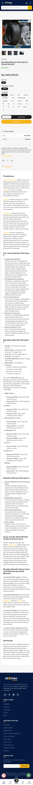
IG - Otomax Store (6, 156)
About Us (6, 750)
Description (8, 166)
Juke (13, 98)
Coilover (15, 686)
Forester (19, 101)
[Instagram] (5, 694)
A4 (8, 106)
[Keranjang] (30, 3)
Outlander (5, 98)
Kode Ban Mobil (8, 730)
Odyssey (25, 95)
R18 (4, 82)
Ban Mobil (6, 199)
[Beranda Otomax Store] (11, 679)
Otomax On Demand (9, 736)
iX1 (3, 104)
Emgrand (5, 101)
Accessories (7, 709)
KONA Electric (22, 98)
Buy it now (16, 121)
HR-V (18, 95)
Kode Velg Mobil (8, 727)
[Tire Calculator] (26, 3)
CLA (27, 104)
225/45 (5, 88)
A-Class (20, 104)
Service (6, 712)
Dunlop (20, 601)
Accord (12, 95)
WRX (27, 101)
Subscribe (25, 766)
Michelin (4, 59)
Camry (4, 95)
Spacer (24, 688)
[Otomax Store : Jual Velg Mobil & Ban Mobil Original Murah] (8, 3)
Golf (19, 106)
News (5, 715)
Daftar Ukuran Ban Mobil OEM (12, 733)
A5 (13, 106)
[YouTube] (13, 694)
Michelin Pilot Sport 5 (10, 180)
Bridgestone (7, 601)
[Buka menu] (2, 3)
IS (3, 109)
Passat (25, 106)
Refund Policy (7, 739)
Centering (6, 690)
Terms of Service (8, 745)
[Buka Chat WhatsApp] (28, 775)
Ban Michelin (7, 213)
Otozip (16, 776)
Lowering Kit (22, 686)
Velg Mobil (6, 704)
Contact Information (9, 747)
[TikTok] (17, 694)
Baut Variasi (14, 688)
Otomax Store (12, 545)
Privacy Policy (8, 742)
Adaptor (20, 688)
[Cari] (30, 8)
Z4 (13, 104)
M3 (8, 104)
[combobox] (14, 7)
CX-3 (12, 101)
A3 (3, 106)
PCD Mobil (6, 725)
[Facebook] (9, 694)
